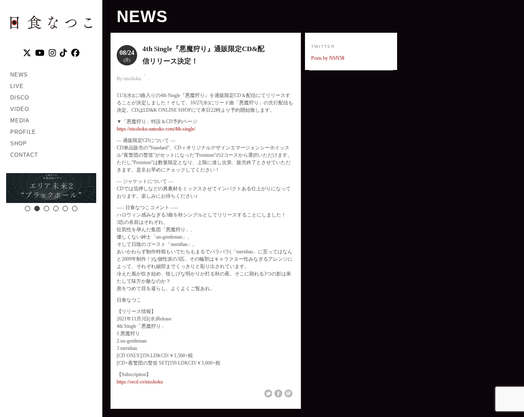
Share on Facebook (278, 394)
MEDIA (19, 120)
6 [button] (74, 208)
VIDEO (19, 109)
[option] (61, 189)
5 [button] (65, 208)
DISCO (19, 98)
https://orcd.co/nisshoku (140, 382)
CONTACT (24, 155)
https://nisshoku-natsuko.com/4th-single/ (156, 129)
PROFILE (23, 132)
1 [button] (27, 208)
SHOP (18, 143)
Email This (289, 394)
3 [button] (46, 208)
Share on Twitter (268, 394)
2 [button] (37, 208)
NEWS (19, 75)
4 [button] (56, 208)
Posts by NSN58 (327, 58)
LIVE (17, 86)
